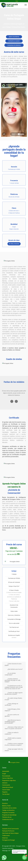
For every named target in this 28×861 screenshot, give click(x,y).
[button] (11, 401)
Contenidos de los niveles (9, 808)
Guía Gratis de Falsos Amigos (10, 833)
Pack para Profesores (8, 831)
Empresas (5, 838)
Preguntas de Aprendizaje (9, 815)
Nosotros (5, 803)
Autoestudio (5, 771)
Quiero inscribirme (14, 37)
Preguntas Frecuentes (8, 812)
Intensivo (4, 783)
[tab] (14, 664)
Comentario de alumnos (14, 45)
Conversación (6, 785)
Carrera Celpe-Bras (7, 778)
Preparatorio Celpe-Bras (9, 780)
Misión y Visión (6, 806)
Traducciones (6, 835)
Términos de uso (6, 817)
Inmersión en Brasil (7, 787)
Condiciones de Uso (7, 819)
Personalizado (6, 776)
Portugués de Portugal (8, 840)
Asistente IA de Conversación (10, 828)
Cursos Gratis (6, 790)
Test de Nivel (5, 794)
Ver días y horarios (14, 244)
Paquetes (4, 792)
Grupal (4, 773)
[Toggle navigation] (25, 4)
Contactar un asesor (14, 41)
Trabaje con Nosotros (8, 810)
